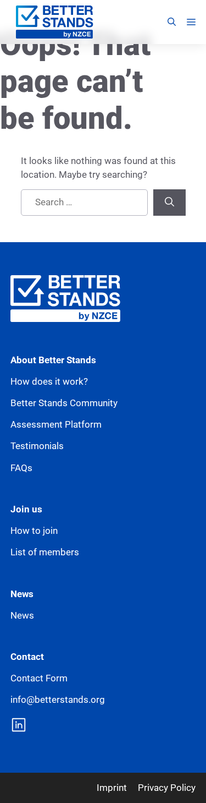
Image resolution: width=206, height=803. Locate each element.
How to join (34, 530)
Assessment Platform (56, 424)
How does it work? (49, 381)
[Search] (169, 202)
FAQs (21, 467)
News (22, 615)
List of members (44, 552)
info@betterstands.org (57, 699)
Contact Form (39, 678)
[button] (172, 22)
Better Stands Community (64, 402)
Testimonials (37, 445)
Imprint (112, 787)
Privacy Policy (167, 787)
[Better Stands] (54, 22)
